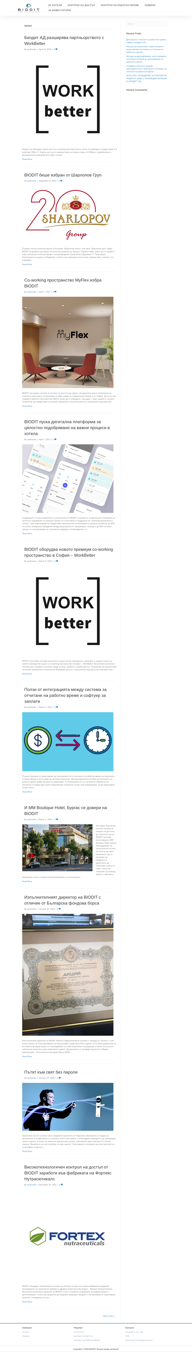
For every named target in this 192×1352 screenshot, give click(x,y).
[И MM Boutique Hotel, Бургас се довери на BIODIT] (57, 847)
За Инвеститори (59, 10)
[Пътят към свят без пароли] (67, 1107)
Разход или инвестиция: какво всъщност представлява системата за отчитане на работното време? (144, 49)
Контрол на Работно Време (120, 5)
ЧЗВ (127, 1336)
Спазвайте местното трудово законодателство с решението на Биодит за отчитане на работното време (146, 69)
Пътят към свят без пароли (51, 1072)
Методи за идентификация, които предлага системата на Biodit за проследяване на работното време (146, 59)
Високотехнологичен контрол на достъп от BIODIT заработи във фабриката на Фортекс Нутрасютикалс (67, 1173)
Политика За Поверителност (139, 1340)
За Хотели (55, 5)
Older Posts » (109, 1316)
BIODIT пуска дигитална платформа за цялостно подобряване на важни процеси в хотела (67, 427)
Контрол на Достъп (81, 5)
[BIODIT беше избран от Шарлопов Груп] (67, 214)
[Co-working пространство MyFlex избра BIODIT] (67, 342)
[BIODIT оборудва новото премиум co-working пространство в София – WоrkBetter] (67, 611)
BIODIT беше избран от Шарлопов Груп (62, 175)
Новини (150, 5)
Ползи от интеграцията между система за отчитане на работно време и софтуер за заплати (65, 695)
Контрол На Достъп (83, 1336)
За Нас (25, 1332)
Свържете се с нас (134, 1332)
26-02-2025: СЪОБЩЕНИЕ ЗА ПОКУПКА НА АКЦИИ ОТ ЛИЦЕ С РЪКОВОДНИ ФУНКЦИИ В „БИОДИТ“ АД (146, 78)
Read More (27, 159)
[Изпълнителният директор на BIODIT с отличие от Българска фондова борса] (67, 974)
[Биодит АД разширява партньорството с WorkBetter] (67, 99)
